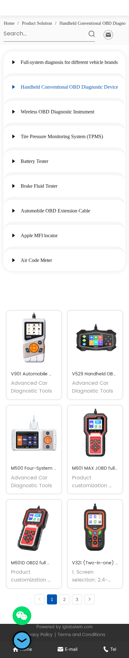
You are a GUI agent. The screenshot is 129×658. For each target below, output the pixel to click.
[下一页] (90, 599)
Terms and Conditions (81, 634)
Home (9, 23)
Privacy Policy (38, 634)
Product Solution (37, 23)
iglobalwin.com (77, 626)
